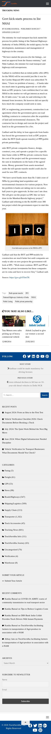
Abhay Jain (10, 639)
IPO (27, 293)
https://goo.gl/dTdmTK (19, 277)
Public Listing (7, 302)
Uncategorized (11, 549)
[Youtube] (42, 356)
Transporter (10, 517)
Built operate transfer (16, 293)
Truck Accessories (13, 523)
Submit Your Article (13, 581)
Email (4, 689)
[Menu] (47, 3)
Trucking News (10, 10)
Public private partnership (23, 302)
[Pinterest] (47, 356)
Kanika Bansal (12, 29)
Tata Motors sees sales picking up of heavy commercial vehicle (12, 333)
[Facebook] (24, 356)
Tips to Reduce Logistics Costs (34, 609)
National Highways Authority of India (16, 297)
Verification (10, 556)
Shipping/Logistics (13, 503)
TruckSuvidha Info (13, 536)
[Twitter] (29, 356)
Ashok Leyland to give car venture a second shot (36, 333)
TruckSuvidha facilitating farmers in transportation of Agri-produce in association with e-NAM (22, 629)
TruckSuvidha (15, 725)
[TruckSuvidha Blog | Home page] (12, 3)
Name (4, 679)
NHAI (33, 297)
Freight (8, 477)
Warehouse (9, 563)
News (7, 490)
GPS (6, 484)
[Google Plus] (37, 356)
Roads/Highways (12, 497)
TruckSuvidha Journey (15, 543)
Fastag (7, 470)
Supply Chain (11, 510)
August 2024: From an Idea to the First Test (24, 412)
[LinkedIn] (33, 356)
